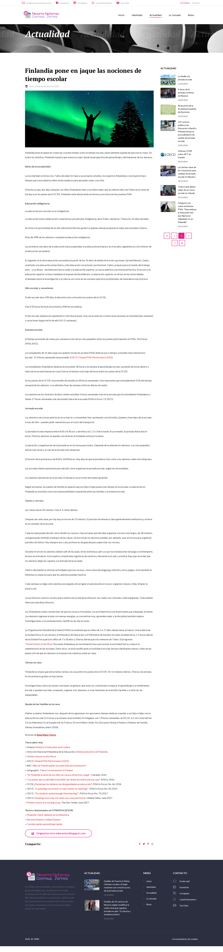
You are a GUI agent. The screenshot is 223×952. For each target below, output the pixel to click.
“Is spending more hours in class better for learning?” (61, 788)
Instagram (82, 3)
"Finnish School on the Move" (39, 644)
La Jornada (175, 15)
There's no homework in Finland (56, 770)
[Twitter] (144, 844)
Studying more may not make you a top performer (60, 797)
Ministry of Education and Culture (52, 747)
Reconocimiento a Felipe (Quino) (43, 819)
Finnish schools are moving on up (43, 802)
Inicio (121, 15)
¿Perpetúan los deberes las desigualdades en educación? (63, 784)
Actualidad (156, 15)
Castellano (185, 3)
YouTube (124, 3)
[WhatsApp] (152, 844)
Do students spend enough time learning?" (57, 793)
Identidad (137, 15)
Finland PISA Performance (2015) (51, 760)
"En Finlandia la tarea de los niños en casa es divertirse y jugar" (59, 774)
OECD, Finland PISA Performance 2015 (91, 357)
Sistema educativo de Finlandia (92, 751)
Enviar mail (184, 881)
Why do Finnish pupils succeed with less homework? (59, 765)
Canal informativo (103, 3)
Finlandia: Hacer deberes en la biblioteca (48, 814)
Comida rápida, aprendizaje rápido (44, 824)
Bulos (191, 15)
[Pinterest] (148, 844)
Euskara (195, 3)
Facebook (64, 3)
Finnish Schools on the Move (41, 756)
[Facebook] (140, 844)
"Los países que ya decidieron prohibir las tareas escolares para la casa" (63, 779)
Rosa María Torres (46, 734)
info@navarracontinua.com (38, 3)
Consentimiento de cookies (185, 939)
